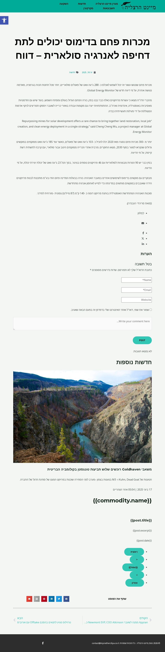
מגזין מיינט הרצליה (107, 3)
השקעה (63, 3)
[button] (4, 20)
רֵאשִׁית (134, 551)
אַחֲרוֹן (135, 582)
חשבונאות (109, 8)
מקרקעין (88, 8)
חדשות (82, 3)
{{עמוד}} (133, 567)
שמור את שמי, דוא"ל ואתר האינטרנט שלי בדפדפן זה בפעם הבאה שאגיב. (110, 310)
